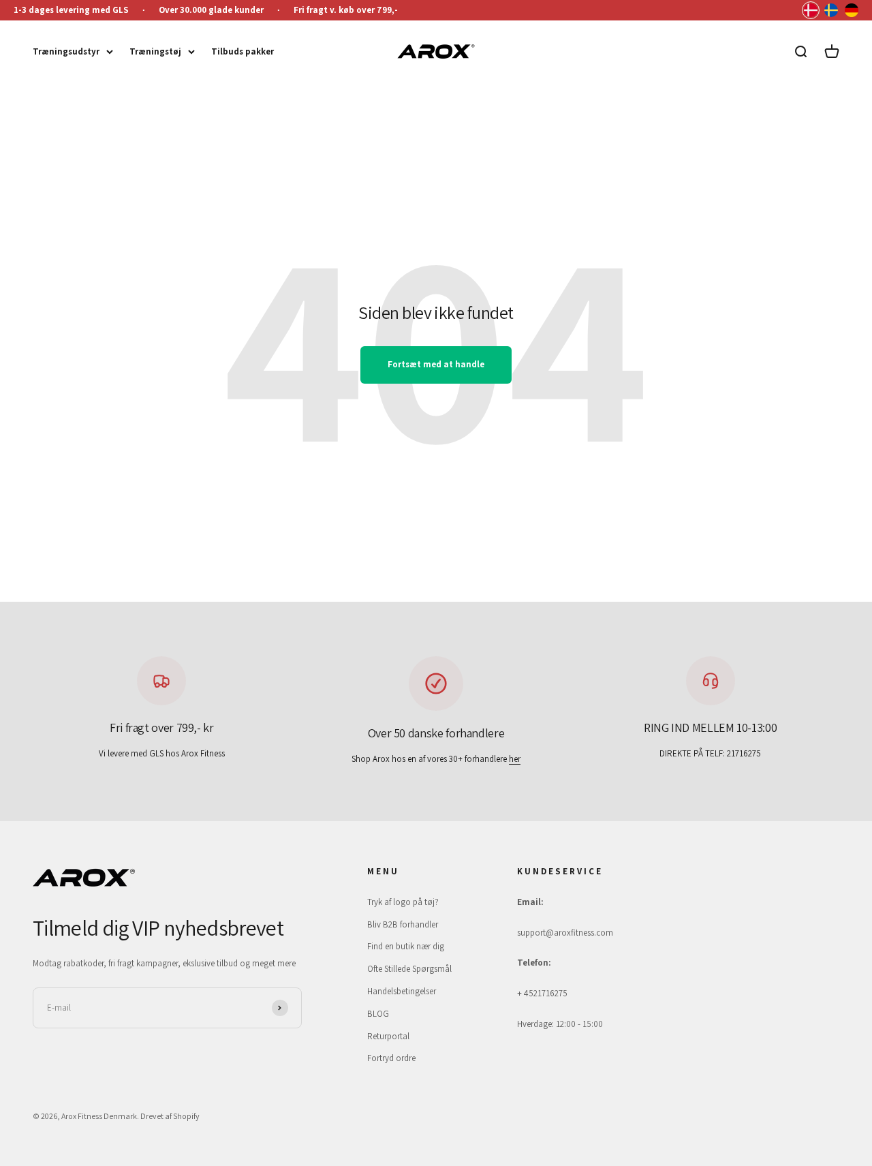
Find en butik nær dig (405, 946)
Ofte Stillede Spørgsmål (409, 969)
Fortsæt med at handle (436, 364)
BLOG (378, 1013)
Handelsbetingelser (401, 991)
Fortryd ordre (391, 1058)
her (514, 759)
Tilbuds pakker (242, 51)
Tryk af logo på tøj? (403, 902)
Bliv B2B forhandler (402, 924)
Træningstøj (155, 51)
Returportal (388, 1036)
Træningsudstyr (66, 51)
